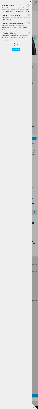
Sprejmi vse (16, 49)
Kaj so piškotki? (6, 40)
